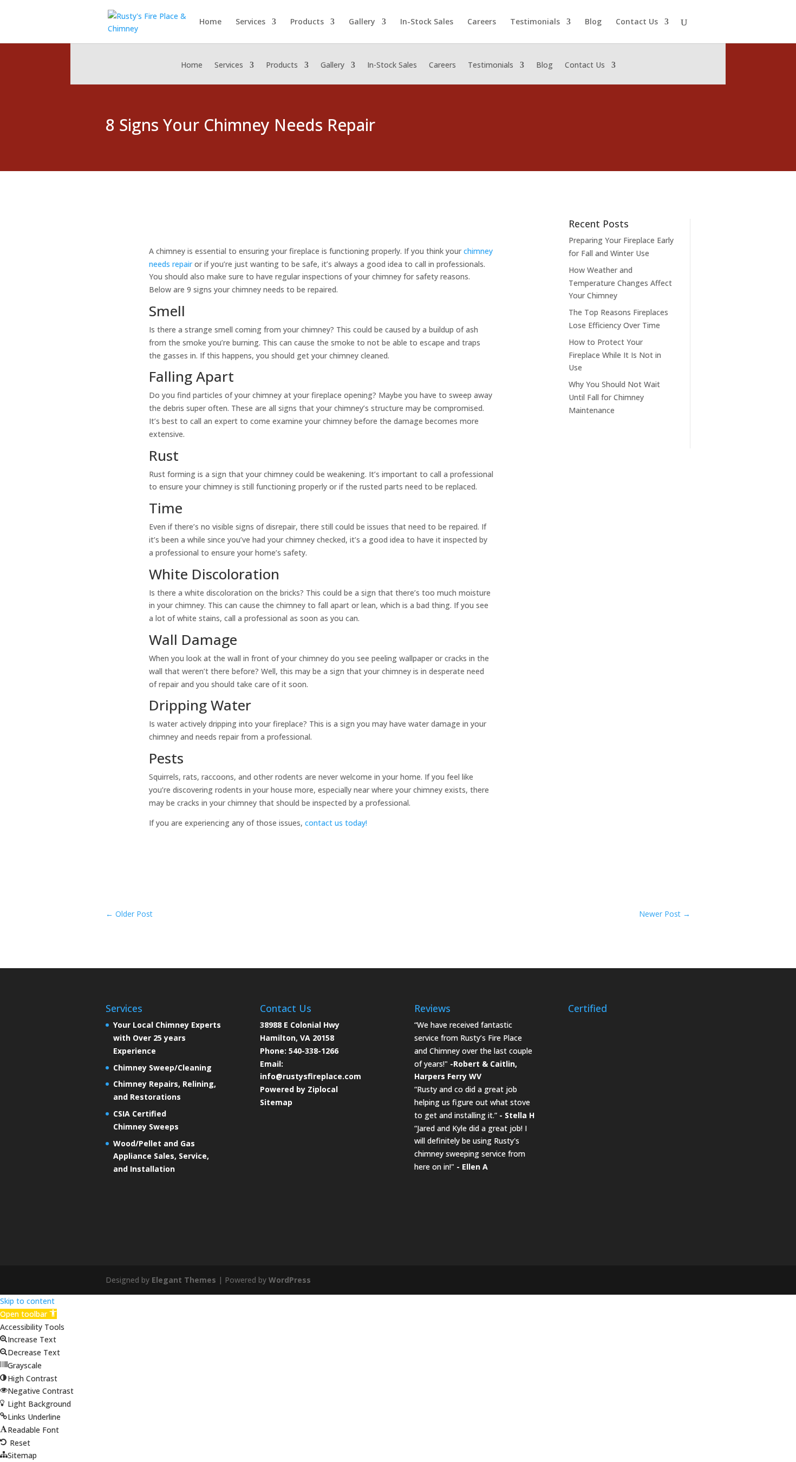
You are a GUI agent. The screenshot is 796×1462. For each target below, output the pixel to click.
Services (250, 22)
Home (210, 22)
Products (307, 22)
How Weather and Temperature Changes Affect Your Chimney (620, 283)
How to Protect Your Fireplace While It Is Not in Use (615, 355)
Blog (593, 22)
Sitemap (276, 1102)
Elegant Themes (184, 1280)
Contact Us (637, 22)
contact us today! (336, 823)
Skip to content (27, 1301)
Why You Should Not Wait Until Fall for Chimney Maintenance (614, 397)
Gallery (362, 22)
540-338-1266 (313, 1051)
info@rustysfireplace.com (310, 1076)
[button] (28, 1314)
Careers (481, 22)
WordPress (290, 1280)
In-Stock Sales (426, 22)
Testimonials (535, 22)
